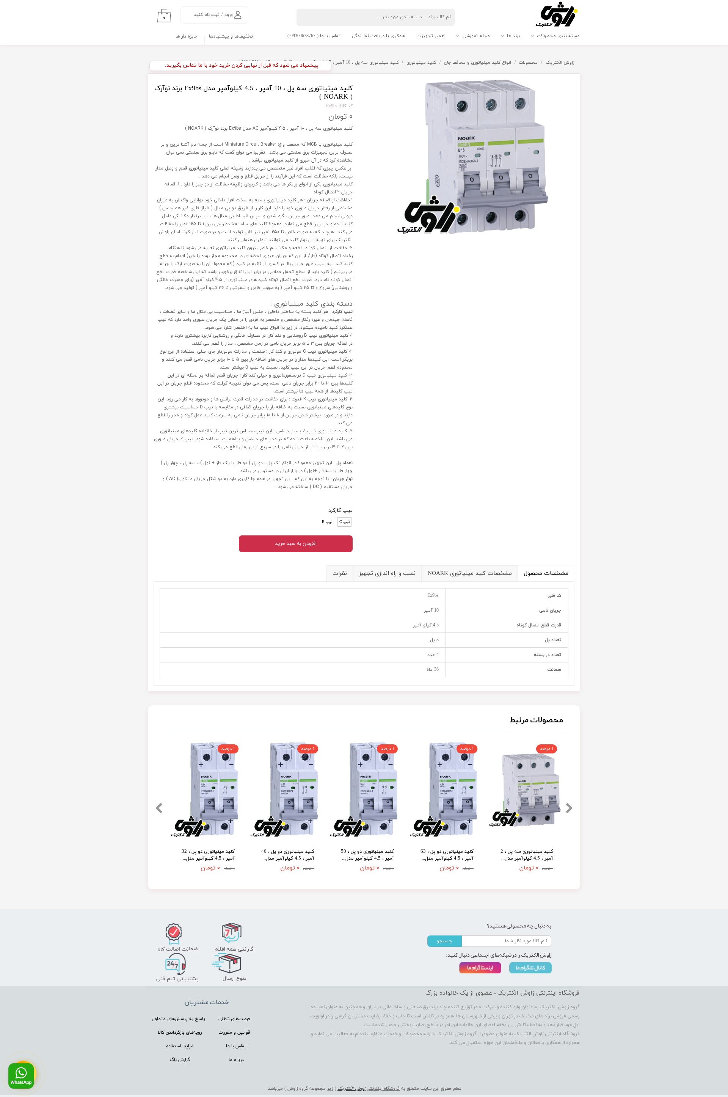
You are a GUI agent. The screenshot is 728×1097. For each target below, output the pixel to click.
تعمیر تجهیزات (431, 36)
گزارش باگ (180, 1060)
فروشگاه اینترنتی (382, 1089)
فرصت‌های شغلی (234, 1019)
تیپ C (344, 522)
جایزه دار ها (187, 36)
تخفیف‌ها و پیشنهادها (231, 36)
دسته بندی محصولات (558, 36)
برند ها (513, 36)
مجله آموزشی (476, 36)
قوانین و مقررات (234, 1033)
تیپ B (327, 522)
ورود (228, 15)
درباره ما (236, 1060)
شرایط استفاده (180, 1046)
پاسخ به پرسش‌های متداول (178, 1019)
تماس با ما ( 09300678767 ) (313, 36)
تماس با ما (236, 1046)
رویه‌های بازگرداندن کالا (180, 1033)
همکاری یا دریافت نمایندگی (378, 36)
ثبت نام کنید (207, 15)
